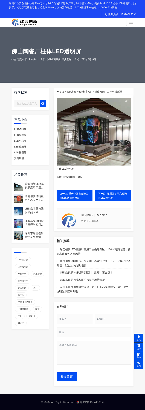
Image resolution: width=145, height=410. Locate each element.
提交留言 (67, 376)
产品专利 (22, 274)
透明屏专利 (23, 281)
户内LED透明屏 (25, 302)
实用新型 (37, 274)
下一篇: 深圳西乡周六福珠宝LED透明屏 (112, 195)
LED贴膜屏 (20, 146)
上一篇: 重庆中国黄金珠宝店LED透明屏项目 (74, 195)
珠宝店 (21, 295)
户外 (20, 316)
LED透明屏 (20, 129)
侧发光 (21, 323)
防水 (37, 309)
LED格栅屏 (20, 152)
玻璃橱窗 (22, 288)
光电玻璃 (19, 158)
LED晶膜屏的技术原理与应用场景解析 (34, 224)
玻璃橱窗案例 (53, 59)
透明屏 (32, 316)
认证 (35, 288)
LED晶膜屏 (20, 135)
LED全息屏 (20, 140)
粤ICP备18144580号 (92, 402)
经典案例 (66, 59)
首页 (61, 91)
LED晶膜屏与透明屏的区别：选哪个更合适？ (34, 212)
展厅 (79, 177)
